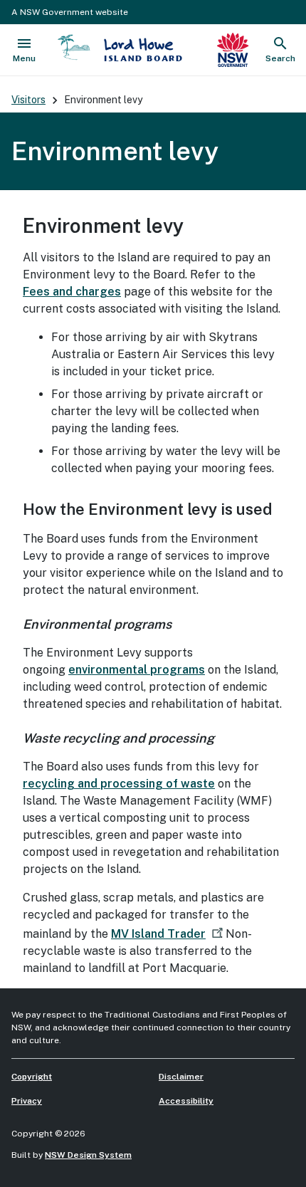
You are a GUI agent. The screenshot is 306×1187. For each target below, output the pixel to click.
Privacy (26, 1101)
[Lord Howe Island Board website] (75, 47)
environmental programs (136, 669)
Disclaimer (181, 1077)
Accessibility (186, 1101)
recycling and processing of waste (119, 783)
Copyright (31, 1077)
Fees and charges (72, 291)
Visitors (28, 99)
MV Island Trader (158, 934)
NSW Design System (88, 1155)
